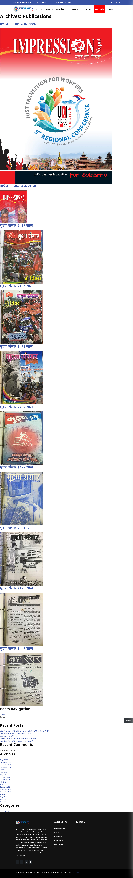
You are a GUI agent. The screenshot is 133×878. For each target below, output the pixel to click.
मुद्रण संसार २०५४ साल (16, 587)
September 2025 (5, 765)
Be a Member (100, 9)
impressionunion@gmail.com (23, 2)
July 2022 (3, 782)
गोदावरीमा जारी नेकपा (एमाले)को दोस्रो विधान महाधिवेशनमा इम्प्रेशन (18, 738)
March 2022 (4, 785)
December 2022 (5, 780)
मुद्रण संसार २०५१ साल (16, 648)
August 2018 (4, 797)
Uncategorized (5, 811)
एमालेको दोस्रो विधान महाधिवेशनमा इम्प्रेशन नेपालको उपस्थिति (16, 741)
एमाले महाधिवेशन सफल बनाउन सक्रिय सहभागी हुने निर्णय (15, 734)
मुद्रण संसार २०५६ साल (16, 406)
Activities (49, 9)
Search (2, 717)
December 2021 (5, 787)
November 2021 (5, 789)
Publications (58, 836)
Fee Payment (86, 9)
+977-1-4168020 (43, 2)
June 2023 (3, 772)
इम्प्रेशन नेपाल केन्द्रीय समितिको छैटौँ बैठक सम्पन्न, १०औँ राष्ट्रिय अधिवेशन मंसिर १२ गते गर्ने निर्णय (25, 731)
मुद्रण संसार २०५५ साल (16, 466)
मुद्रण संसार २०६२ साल (16, 346)
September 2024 (5, 767)
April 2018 (3, 802)
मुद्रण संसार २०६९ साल (16, 225)
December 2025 (5, 762)
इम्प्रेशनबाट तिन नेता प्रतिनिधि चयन (9, 736)
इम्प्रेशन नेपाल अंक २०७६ (18, 23)
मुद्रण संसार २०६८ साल (16, 285)
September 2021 (5, 792)
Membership (58, 840)
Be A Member (58, 844)
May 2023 (3, 775)
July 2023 (3, 770)
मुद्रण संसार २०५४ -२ (15, 527)
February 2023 (5, 777)
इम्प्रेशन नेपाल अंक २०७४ (18, 185)
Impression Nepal (60, 829)
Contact (110, 9)
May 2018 (3, 799)
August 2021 (4, 794)
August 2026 (4, 760)
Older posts (4, 715)
